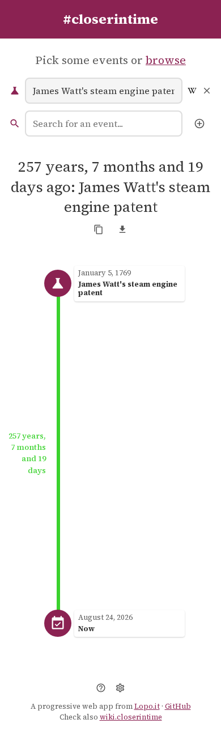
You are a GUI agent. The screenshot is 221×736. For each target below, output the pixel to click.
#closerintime (110, 19)
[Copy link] (98, 229)
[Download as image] (122, 229)
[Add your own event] (199, 123)
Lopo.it (147, 706)
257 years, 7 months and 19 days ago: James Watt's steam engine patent (110, 187)
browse (166, 60)
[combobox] (103, 123)
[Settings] (120, 687)
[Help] (100, 687)
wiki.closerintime (131, 717)
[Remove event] (207, 91)
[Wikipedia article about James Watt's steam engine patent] (192, 91)
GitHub (178, 706)
